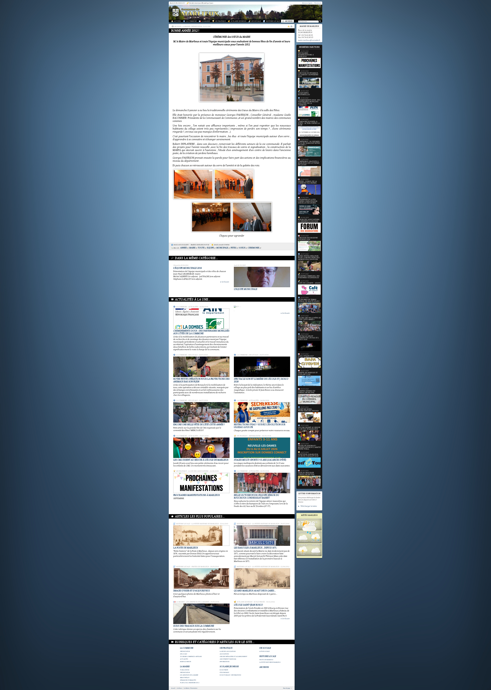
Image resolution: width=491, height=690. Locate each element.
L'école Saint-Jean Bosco (248, 605)
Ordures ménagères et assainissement (233, 656)
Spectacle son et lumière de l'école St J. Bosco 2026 (308, 337)
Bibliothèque (184, 677)
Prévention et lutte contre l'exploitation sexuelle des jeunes (307, 201)
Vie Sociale (256, 21)
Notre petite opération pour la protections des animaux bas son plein (309, 257)
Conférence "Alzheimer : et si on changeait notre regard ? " (309, 143)
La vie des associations (198, 471)
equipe (210, 247)
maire (192, 247)
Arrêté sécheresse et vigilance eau (307, 373)
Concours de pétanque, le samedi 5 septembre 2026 (308, 74)
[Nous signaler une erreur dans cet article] (289, 26)
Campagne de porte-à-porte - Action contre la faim (309, 123)
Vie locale (193, 355)
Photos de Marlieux (200, 567)
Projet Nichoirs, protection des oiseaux (308, 410)
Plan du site (317, 3)
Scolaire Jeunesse (238, 21)
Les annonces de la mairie (197, 602)
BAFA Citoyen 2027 (306, 356)
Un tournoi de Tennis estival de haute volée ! (309, 300)
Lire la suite (224, 282)
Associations (224, 654)
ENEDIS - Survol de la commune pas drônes (307, 182)
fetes (233, 247)
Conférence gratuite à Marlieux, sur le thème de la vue (308, 163)
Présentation (185, 651)
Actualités (193, 307)
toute (201, 247)
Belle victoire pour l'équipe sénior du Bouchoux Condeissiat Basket (256, 496)
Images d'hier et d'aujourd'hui (191, 590)
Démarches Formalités (188, 680)
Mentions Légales (307, 3)
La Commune (191, 21)
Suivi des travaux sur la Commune (193, 626)
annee (183, 247)
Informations (255, 436)
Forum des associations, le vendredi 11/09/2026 (309, 220)
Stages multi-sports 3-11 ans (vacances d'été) (260, 460)
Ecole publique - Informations (230, 675)
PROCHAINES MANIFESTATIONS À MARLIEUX (196, 495)
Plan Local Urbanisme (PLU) (189, 682)
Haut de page (286, 688)
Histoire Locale (273, 21)
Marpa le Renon (185, 661)
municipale (222, 247)
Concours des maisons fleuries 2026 (308, 238)
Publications (184, 670)
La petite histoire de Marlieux (205, 524)
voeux (242, 247)
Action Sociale (264, 651)
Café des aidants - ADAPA (309, 283)
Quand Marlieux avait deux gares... (255, 590)
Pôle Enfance (224, 672)
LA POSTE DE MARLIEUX (185, 547)
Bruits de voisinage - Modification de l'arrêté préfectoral (309, 447)
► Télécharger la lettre (307, 506)
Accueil (177, 21)
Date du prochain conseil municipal (306, 473)
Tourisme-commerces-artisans (191, 656)
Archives (289, 21)
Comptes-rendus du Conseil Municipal (306, 392)
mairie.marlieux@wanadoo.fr (309, 40)
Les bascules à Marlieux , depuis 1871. (255, 547)
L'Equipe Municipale (245, 289)
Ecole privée (259, 602)
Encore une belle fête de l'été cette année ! (199, 424)
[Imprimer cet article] (291, 26)
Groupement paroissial (228, 659)
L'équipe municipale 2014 (187, 268)
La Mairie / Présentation (192, 26)
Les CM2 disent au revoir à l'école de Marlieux (200, 460)
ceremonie (253, 247)
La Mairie (206, 21)
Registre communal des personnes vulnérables (309, 277)
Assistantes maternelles (304, 94)
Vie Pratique (220, 21)
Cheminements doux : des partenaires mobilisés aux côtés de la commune (201, 332)
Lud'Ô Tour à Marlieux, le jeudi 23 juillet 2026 (308, 455)
